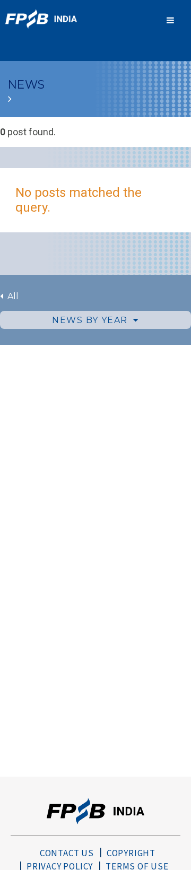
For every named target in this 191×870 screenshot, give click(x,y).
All (11, 296)
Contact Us (67, 853)
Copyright (131, 853)
